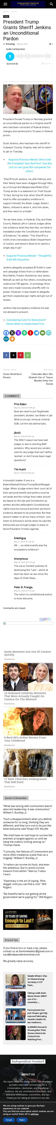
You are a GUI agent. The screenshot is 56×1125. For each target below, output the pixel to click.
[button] (51, 4)
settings (34, 1114)
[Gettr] (30, 333)
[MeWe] (6, 339)
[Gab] (24, 333)
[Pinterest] (20, 355)
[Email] (42, 333)
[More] (12, 339)
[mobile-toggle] (5, 4)
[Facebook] (6, 333)
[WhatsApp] (28, 355)
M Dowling (10, 44)
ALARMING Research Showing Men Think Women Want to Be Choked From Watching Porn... (37, 1030)
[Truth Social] (18, 333)
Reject (22, 1120)
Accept (9, 1120)
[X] (12, 333)
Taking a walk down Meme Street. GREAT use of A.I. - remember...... (37, 996)
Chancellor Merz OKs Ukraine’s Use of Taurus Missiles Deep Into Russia (41, 379)
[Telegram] (36, 333)
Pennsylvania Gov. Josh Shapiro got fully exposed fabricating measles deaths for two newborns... (37, 1013)
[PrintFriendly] (48, 333)
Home (6, 11)
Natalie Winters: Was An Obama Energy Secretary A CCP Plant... (37, 979)
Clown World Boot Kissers (12, 376)
